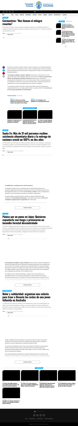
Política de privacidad (48, 418)
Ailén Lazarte (10, 34)
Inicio (12, 14)
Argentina (22, 14)
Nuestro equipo (40, 418)
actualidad (19, 95)
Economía (45, 14)
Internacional (28, 14)
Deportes (50, 14)
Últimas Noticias (32, 418)
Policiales (35, 14)
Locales (16, 14)
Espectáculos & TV (57, 14)
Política (39, 14)
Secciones (64, 14)
